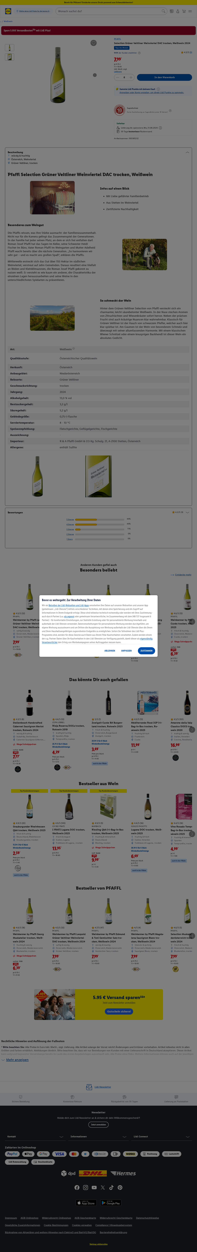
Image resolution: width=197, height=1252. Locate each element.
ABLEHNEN (110, 650)
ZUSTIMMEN (147, 650)
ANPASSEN (126, 650)
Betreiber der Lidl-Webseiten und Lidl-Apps (69, 605)
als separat (69, 616)
